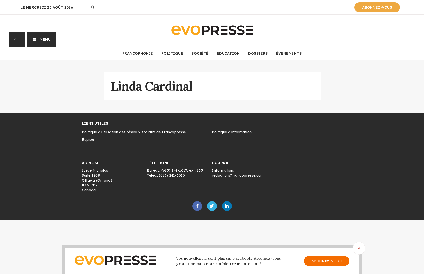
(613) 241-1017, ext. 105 (182, 170)
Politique (172, 53)
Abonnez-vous (377, 7)
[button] (42, 39)
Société (200, 53)
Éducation (228, 53)
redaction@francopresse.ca (236, 175)
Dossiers (258, 53)
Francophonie (137, 53)
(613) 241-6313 (172, 175)
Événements (289, 53)
